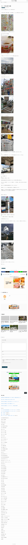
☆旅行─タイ (3, 463)
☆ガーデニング (4, 437)
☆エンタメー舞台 (4, 434)
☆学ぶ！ (3, 452)
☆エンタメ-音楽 (4, 432)
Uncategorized (4, 491)
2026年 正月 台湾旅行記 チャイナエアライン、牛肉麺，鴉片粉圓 (9, 405)
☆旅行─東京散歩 (4, 468)
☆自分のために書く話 (5, 478)
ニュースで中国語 (4, 499)
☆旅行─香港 (3, 473)
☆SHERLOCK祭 (4, 427)
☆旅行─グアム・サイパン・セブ (6, 460)
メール (3, 354)
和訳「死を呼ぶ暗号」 (5, 522)
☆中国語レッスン (4, 447)
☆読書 (3, 481)
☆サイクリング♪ (4, 440)
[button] (3, 271)
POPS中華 (3, 486)
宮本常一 (3, 527)
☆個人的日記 (3, 450)
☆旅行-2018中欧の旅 (4, 455)
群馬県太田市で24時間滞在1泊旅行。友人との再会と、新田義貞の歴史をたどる (11, 397)
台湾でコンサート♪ (4, 511)
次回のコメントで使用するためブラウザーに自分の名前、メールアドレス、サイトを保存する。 (13, 359)
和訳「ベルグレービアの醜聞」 (6, 519)
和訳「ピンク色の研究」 (5, 517)
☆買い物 (3, 483)
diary (4, 299)
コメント (3, 342)
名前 (3, 351)
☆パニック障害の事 (4, 442)
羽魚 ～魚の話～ (3, 412)
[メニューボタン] (1, 1)
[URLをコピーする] (25, 271)
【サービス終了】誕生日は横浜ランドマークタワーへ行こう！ (8, 411)
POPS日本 (3, 488)
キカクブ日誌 (14, 0)
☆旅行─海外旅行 (4, 470)
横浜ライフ (3, 532)
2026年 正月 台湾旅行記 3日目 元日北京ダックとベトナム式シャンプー (10, 401)
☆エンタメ (3, 429)
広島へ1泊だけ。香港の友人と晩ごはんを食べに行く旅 (8, 399)
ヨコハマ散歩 (3, 504)
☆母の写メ (3, 475)
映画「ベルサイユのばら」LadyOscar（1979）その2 (7, 415)
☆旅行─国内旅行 (3, 7)
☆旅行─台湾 (3, 465)
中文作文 (3, 506)
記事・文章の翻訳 (4, 537)
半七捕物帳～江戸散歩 (5, 509)
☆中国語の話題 (4, 445)
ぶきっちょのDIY (4, 501)
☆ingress (3, 424)
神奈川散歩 (3, 535)
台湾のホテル (3, 514)
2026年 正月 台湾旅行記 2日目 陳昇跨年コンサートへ (8, 403)
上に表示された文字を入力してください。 (6, 362)
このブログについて (4, 496)
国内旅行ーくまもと (4, 524)
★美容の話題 (3, 422)
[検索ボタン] (27, 1)
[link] (9, 295)
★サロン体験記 (4, 419)
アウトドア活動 (4, 493)
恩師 (2, 529)
